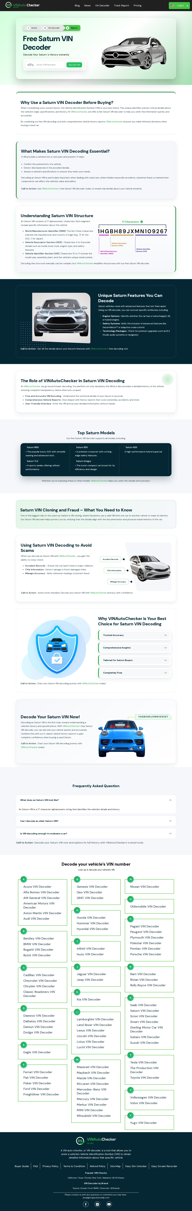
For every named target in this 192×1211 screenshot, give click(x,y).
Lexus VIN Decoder (91, 1030)
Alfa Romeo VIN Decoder (41, 892)
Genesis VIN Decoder (92, 887)
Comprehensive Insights (117, 647)
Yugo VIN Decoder (143, 1123)
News (87, 5)
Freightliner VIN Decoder (41, 1094)
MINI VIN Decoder (90, 1110)
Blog (77, 5)
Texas (80, 1178)
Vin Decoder (102, 5)
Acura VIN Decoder (37, 887)
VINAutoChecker (79, 111)
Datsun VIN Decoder (38, 1027)
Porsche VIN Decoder (145, 954)
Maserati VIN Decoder (93, 1067)
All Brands (115, 1188)
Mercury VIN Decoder (93, 1099)
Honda (83, 1188)
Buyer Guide (22, 1166)
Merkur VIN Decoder (92, 1105)
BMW (96, 1188)
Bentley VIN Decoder (38, 938)
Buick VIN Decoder (37, 955)
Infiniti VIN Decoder (91, 949)
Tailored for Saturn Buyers (118, 660)
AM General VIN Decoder (41, 898)
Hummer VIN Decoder (93, 923)
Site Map (115, 1166)
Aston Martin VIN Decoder (42, 913)
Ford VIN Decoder (36, 1089)
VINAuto (26, 5)
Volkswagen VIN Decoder (148, 1097)
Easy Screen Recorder (164, 1166)
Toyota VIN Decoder (144, 1078)
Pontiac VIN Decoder (145, 949)
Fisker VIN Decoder (37, 1083)
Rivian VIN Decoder (144, 980)
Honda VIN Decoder (91, 918)
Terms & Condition (74, 1166)
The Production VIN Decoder (144, 1070)
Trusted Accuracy (113, 635)
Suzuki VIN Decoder (144, 1043)
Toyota (76, 1188)
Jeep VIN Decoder (90, 980)
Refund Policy (97, 1166)
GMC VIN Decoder (90, 898)
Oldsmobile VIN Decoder (148, 907)
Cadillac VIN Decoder (38, 975)
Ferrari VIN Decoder (37, 1072)
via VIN (15, 7)
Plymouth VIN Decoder (147, 938)
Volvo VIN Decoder (144, 1103)
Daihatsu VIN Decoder (39, 1021)
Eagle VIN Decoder (37, 1052)
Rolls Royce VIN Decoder (148, 985)
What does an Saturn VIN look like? (39, 800)
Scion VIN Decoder (144, 1016)
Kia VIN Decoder (89, 999)
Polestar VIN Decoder (145, 943)
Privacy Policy (50, 1166)
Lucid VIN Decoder (90, 1047)
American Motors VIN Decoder (38, 905)
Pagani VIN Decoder (144, 926)
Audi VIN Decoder (36, 919)
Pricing (138, 5)
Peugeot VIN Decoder (146, 932)
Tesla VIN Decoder (143, 1062)
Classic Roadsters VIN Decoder (39, 994)
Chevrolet (104, 1188)
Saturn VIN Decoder (144, 1011)
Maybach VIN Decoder (93, 1073)
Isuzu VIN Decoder (90, 954)
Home (34, 28)
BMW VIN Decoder (37, 944)
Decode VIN (74, 65)
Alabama (107, 1178)
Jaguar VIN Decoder (91, 974)
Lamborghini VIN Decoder (95, 1019)
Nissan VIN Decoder (144, 887)
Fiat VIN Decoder (35, 1078)
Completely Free (112, 672)
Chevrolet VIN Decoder (40, 981)
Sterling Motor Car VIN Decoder (146, 1030)
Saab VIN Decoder (143, 1005)
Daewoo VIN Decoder (39, 1016)
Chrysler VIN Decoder (39, 986)
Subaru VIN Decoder (145, 1037)
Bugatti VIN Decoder (38, 950)
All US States (118, 1178)
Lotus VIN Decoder (90, 1042)
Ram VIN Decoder (143, 974)
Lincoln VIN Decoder (91, 1036)
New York (96, 1178)
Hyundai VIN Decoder (92, 929)
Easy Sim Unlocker (136, 1166)
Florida (88, 1178)
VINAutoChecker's (51, 188)
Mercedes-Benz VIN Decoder (91, 1092)
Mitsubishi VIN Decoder (94, 1116)
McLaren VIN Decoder (93, 1084)
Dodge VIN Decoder (38, 1032)
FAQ (35, 1166)
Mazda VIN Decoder (91, 1078)
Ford (90, 1188)
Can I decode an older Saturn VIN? (39, 821)
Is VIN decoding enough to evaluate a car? (43, 833)
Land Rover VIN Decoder (94, 1025)
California (72, 1178)
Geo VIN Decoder (89, 892)
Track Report (121, 5)
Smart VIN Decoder (144, 1022)
